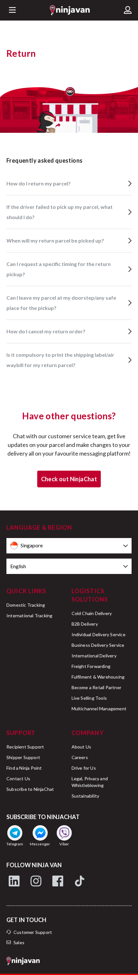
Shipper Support (23, 757)
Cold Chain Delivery (92, 613)
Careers (80, 757)
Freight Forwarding (91, 666)
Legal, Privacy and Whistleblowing (90, 782)
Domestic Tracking (25, 605)
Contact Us (18, 778)
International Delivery (94, 655)
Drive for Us (84, 768)
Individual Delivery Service (98, 634)
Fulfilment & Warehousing (98, 677)
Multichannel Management (99, 708)
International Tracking (29, 615)
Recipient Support (25, 746)
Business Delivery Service (98, 645)
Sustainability (85, 796)
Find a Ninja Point (24, 768)
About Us (81, 746)
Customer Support (32, 932)
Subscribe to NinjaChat (30, 789)
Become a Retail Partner (97, 687)
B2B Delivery (85, 624)
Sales (18, 942)
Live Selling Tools (89, 698)
